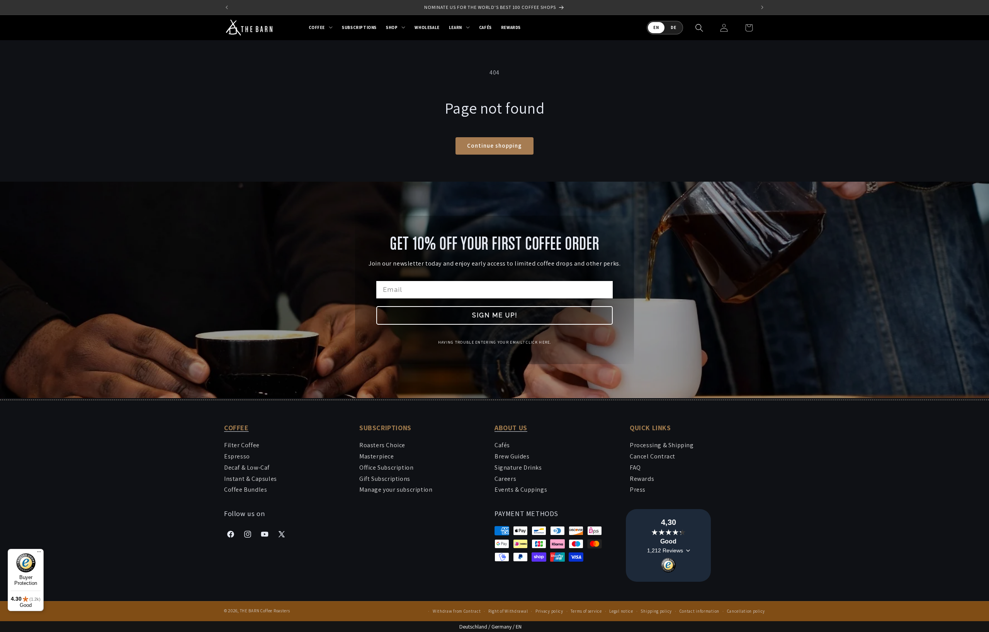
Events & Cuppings (520, 489)
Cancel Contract (652, 456)
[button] (321, 27)
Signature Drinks (518, 467)
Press (638, 489)
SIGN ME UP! (494, 315)
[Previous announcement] (226, 7)
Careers (505, 479)
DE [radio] (673, 27)
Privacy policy (549, 611)
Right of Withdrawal (508, 611)
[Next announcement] (762, 7)
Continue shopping (494, 145)
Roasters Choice (382, 445)
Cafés (502, 445)
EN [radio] (656, 27)
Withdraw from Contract (457, 611)
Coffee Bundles (245, 489)
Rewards (642, 479)
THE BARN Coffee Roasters (265, 610)
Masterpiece (376, 456)
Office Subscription (386, 467)
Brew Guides (512, 456)
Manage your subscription (395, 489)
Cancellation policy (746, 611)
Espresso (237, 456)
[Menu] (39, 553)
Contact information (699, 611)
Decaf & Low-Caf (247, 467)
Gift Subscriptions (384, 479)
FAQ (635, 467)
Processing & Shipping (662, 445)
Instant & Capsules (250, 479)
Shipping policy (656, 611)
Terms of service (586, 611)
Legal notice (621, 611)
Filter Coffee (242, 445)
